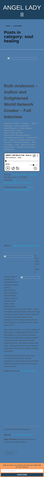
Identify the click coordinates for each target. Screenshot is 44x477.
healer (19, 130)
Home (8, 26)
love (5, 140)
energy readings (26, 128)
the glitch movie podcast (26, 147)
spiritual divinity (9, 147)
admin (26, 123)
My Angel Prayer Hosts (26, 140)
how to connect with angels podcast (16, 135)
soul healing (8, 145)
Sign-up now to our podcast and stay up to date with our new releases (22, 466)
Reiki (33, 142)
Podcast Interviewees (21, 142)
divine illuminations (10, 128)
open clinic (8, 142)
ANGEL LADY (22, 7)
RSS (15, 180)
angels (34, 123)
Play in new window (19, 175)
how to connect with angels (13, 133)
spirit (17, 145)
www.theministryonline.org (21, 435)
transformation (9, 149)
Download (33, 175)
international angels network (14, 137)
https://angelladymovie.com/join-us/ (18, 183)
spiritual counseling (28, 145)
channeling (8, 126)
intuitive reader (32, 137)
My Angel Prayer (28, 371)
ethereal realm (9, 130)
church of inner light (21, 126)
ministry (12, 140)
